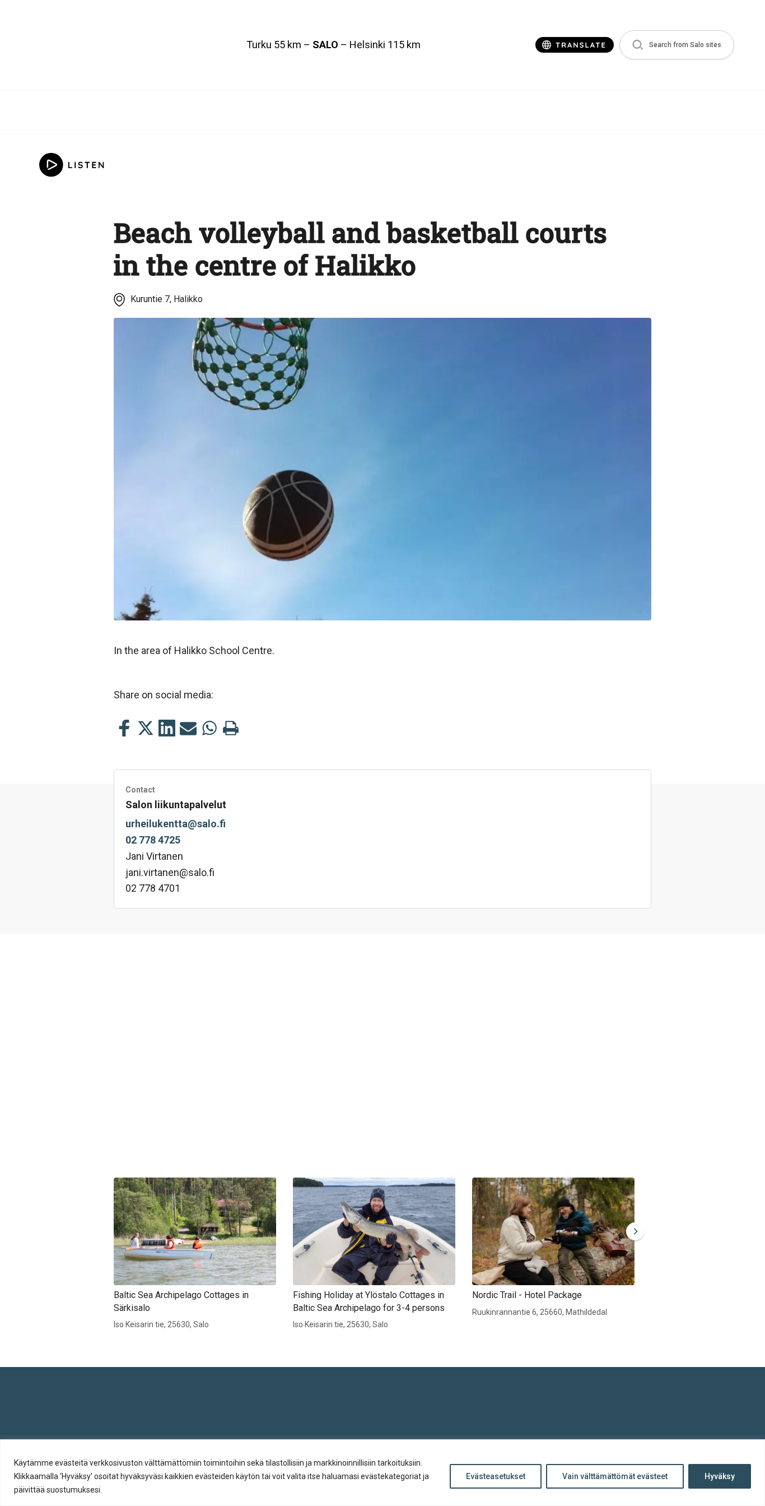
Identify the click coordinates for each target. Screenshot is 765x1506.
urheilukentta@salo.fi (175, 824)
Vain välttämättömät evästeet (615, 1476)
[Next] (633, 1231)
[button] (676, 45)
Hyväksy (720, 1476)
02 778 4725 (152, 840)
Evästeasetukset (495, 1476)
